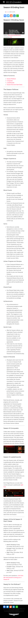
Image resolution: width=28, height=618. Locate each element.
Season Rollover (11, 78)
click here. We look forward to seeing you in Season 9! (13, 577)
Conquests (10, 80)
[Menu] (4, 2)
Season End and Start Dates (14, 84)
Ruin (7, 11)
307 (11, 37)
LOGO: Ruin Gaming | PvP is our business (14, 2)
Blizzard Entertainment (14, 35)
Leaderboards (10, 82)
